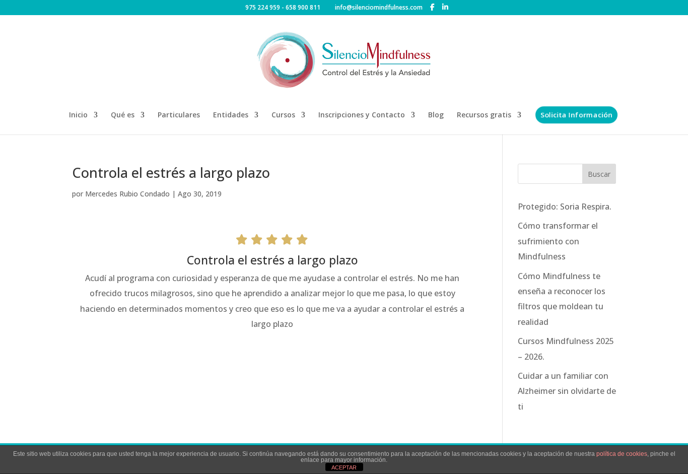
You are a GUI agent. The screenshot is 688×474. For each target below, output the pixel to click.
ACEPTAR (344, 467)
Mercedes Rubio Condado (127, 193)
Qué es (122, 115)
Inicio (78, 115)
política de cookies (621, 453)
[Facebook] (432, 7)
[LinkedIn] (445, 7)
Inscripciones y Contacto (361, 115)
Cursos (283, 115)
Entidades (230, 115)
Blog (436, 115)
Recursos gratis (484, 115)
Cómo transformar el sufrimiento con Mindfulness (558, 241)
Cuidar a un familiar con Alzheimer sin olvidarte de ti (567, 391)
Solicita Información (576, 114)
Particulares (179, 115)
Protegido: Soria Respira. (564, 206)
